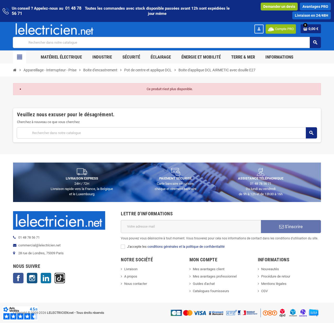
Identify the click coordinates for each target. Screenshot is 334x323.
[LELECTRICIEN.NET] (54, 29)
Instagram (32, 278)
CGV (264, 291)
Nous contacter (135, 284)
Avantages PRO (315, 6)
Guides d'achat (204, 284)
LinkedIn (46, 278)
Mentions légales (274, 284)
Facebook (18, 278)
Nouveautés (270, 269)
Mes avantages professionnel (215, 276)
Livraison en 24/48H (311, 15)
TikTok (60, 278)
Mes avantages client (208, 269)
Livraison (131, 269)
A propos (130, 276)
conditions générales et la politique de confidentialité (186, 247)
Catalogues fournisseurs (211, 291)
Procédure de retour (275, 276)
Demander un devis (279, 6)
